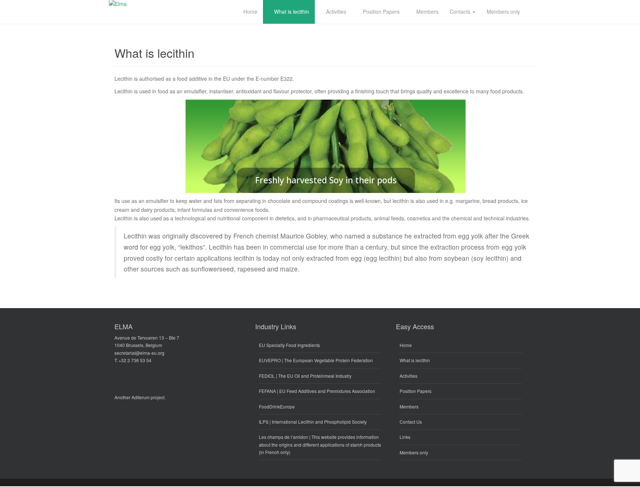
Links (405, 437)
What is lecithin (415, 360)
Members (409, 406)
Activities (408, 376)
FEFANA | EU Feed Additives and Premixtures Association (317, 391)
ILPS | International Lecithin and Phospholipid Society (313, 421)
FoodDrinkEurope (277, 406)
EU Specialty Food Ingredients (289, 345)
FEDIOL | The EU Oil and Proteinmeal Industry (305, 376)
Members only (414, 452)
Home (406, 345)
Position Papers (415, 391)
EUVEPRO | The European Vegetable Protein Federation (316, 360)
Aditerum (140, 397)
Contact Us (411, 421)
